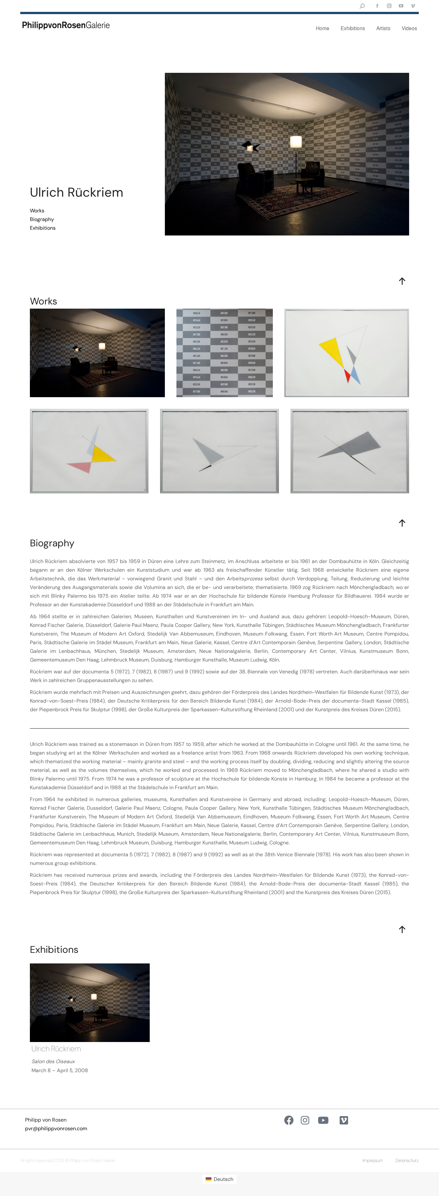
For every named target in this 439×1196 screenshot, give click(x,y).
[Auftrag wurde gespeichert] (90, 1002)
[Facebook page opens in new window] (377, 6)
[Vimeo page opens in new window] (413, 6)
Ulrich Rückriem (56, 1049)
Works (37, 210)
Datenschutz (407, 1160)
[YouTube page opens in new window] (401, 6)
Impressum (373, 1160)
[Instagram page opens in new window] (389, 6)
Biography (42, 219)
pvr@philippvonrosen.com (56, 1128)
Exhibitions (43, 228)
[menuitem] (219, 1179)
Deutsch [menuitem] (223, 1179)
